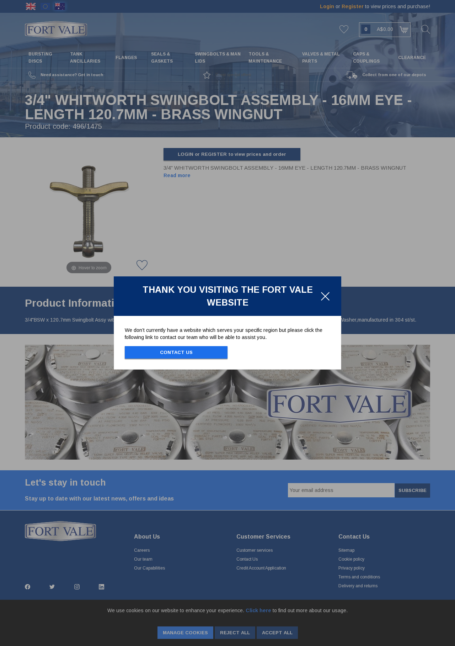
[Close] (325, 296)
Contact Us (176, 352)
